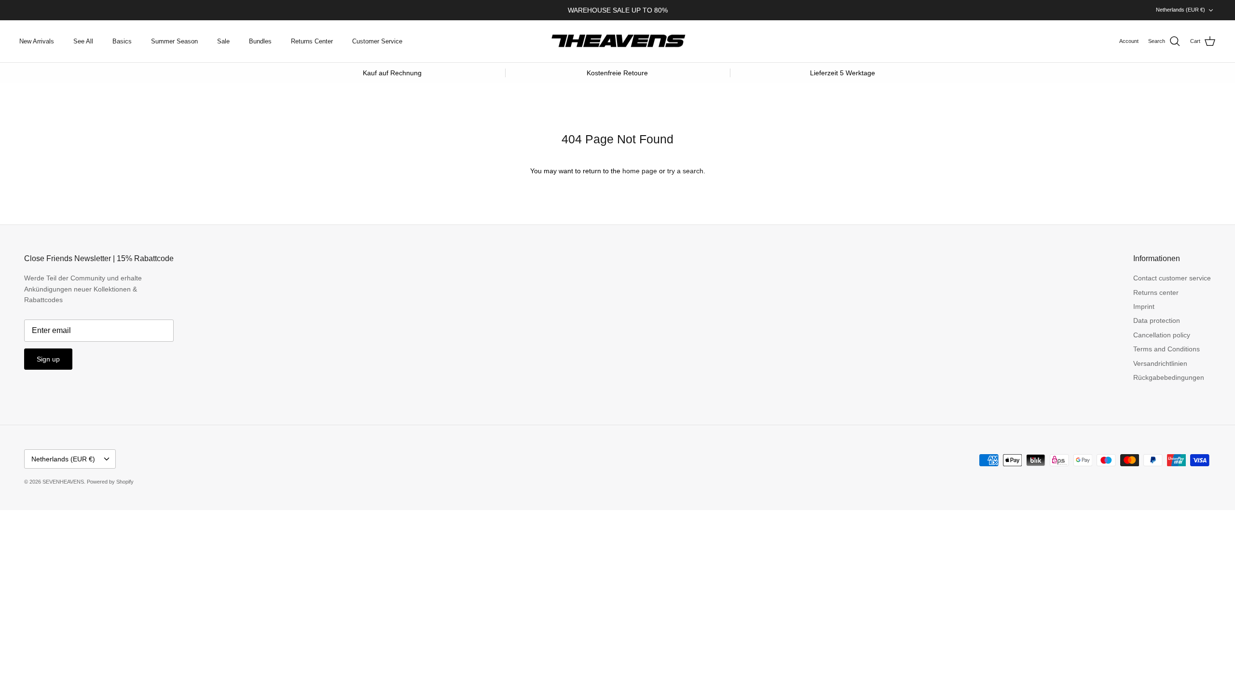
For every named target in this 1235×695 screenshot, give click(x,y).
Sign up (48, 359)
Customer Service (377, 41)
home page (639, 171)
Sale (223, 41)
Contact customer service (1172, 278)
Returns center (1156, 292)
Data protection (1156, 320)
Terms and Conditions (1166, 349)
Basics (122, 41)
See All (83, 41)
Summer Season (174, 41)
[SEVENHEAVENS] (617, 41)
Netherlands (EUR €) (1180, 10)
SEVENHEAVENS (63, 482)
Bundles (260, 41)
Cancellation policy (1161, 335)
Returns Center (312, 41)
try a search (685, 171)
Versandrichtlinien (1160, 363)
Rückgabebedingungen (1168, 377)
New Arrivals (36, 41)
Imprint (1143, 306)
